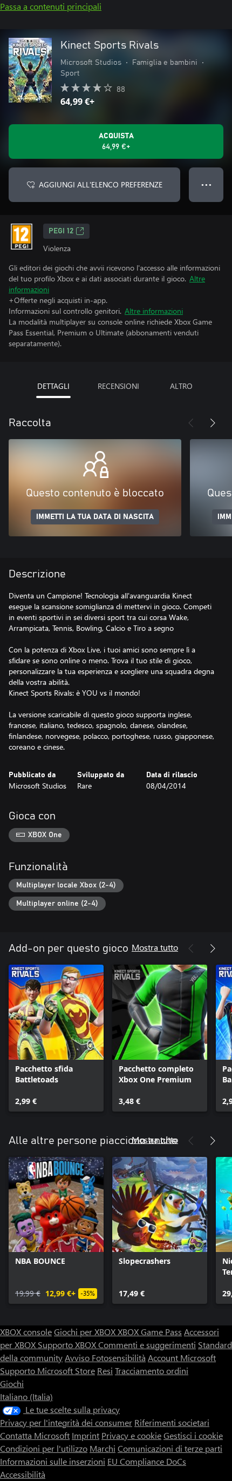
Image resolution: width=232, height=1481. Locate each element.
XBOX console (26, 1331)
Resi (105, 1370)
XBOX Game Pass (150, 1331)
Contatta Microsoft (35, 1435)
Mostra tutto (155, 947)
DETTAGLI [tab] (53, 386)
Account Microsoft (182, 1357)
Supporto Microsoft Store (47, 1370)
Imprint (85, 1435)
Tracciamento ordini (151, 1370)
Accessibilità (22, 1474)
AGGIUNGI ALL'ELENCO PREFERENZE (100, 184)
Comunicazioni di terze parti (170, 1448)
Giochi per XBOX (86, 1331)
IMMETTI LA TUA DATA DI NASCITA (95, 517)
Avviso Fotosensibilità (105, 1357)
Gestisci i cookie (193, 1435)
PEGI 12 (61, 231)
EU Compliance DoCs (146, 1461)
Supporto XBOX (68, 1344)
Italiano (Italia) (26, 1396)
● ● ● (206, 184)
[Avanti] (212, 422)
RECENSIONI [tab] (118, 386)
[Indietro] (191, 422)
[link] (56, 1038)
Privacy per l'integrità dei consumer (66, 1422)
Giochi (12, 1383)
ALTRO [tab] (181, 386)
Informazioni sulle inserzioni (52, 1461)
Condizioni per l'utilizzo (43, 1448)
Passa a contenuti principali (50, 6)
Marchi (102, 1448)
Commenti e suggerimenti (147, 1344)
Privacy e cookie (131, 1435)
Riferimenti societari (171, 1422)
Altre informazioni (154, 311)
